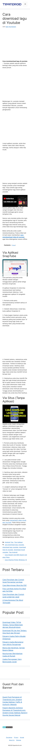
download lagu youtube (10, 547)
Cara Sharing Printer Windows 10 (16, 560)
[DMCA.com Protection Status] (7, 728)
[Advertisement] (15, 45)
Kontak (22, 737)
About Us (11, 740)
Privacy (16, 737)
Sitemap (18, 740)
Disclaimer (9, 737)
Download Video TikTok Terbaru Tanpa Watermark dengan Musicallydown (12, 624)
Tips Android (13, 552)
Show (13, 245)
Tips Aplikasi (18, 542)
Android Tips (9, 542)
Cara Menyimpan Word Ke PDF (14, 585)
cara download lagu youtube (14, 545)
